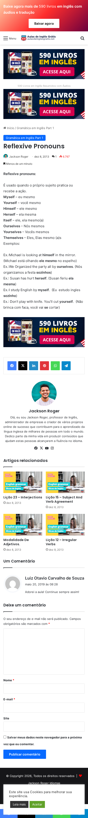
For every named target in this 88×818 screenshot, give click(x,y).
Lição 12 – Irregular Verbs (61, 542)
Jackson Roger (18, 156)
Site (6, 718)
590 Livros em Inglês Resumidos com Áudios (44, 85)
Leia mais (19, 804)
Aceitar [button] (37, 804)
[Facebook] (11, 365)
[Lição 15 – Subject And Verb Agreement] (65, 482)
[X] (22, 365)
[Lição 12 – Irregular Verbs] (65, 525)
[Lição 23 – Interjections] (22, 482)
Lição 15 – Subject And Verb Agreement (64, 499)
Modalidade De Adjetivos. (16, 542)
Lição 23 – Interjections (22, 497)
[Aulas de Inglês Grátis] (38, 38)
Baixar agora (44, 23)
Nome (8, 680)
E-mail (9, 699)
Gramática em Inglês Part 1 (35, 128)
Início (10, 128)
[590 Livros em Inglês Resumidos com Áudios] (44, 63)
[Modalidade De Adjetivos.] (22, 525)
